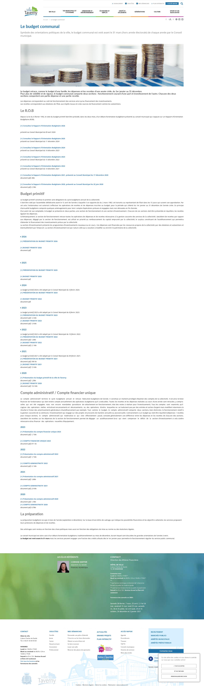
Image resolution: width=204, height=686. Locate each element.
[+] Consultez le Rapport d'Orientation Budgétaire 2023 (42, 157)
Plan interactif (158, 3)
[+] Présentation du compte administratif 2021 (39, 476)
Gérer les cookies (101, 685)
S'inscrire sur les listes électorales (79, 638)
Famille (51, 635)
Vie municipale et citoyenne (69, 11)
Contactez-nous (166, 651)
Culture (157, 12)
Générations (140, 12)
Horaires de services (127, 650)
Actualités (102, 632)
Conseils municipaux (127, 647)
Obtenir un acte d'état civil (76, 641)
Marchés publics (158, 635)
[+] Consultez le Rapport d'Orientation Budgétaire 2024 (42, 147)
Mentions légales (88, 685)
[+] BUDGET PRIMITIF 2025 (31, 276)
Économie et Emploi (105, 12)
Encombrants (125, 638)
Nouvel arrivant (54, 644)
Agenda (123, 635)
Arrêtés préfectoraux (161, 643)
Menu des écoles (126, 653)
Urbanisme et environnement (87, 12)
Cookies (78, 685)
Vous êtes (130, 3)
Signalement (118, 3)
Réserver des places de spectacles (79, 650)
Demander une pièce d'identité (78, 635)
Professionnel (53, 650)
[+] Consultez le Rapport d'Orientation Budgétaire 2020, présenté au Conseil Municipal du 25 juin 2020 (61, 184)
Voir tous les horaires (27, 661)
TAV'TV (123, 644)
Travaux (123, 641)
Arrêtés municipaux (160, 639)
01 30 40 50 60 (118, 569)
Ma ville (52, 12)
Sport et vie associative (174, 12)
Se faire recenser (73, 644)
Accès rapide (172, 3)
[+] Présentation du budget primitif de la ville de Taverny (43, 378)
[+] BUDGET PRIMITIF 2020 (31, 383)
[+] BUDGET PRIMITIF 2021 (31, 364)
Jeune (51, 638)
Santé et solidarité (122, 12)
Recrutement (157, 632)
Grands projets (104, 635)
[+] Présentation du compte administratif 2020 (39, 499)
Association (53, 647)
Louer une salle (73, 647)
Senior (51, 641)
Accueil (45, 20)
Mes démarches (143, 3)
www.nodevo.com (122, 685)
